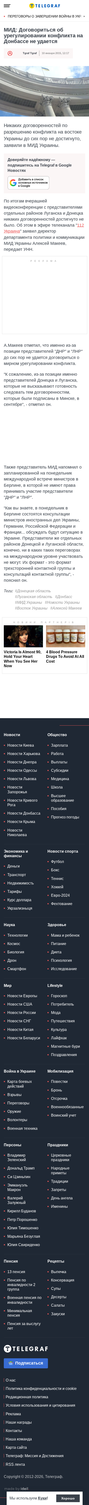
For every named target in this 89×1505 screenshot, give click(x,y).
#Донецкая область (33, 591)
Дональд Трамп (21, 1168)
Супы (56, 1289)
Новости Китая (20, 1030)
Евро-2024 (60, 895)
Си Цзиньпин (18, 1177)
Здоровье (56, 925)
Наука (9, 925)
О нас (11, 1380)
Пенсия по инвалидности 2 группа (21, 1284)
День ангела (62, 1198)
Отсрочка (59, 1099)
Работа (57, 754)
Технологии (17, 935)
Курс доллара (19, 900)
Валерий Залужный (16, 1200)
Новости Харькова (23, 754)
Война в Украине (20, 1071)
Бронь (56, 1090)
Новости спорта (62, 851)
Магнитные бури (65, 1046)
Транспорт (16, 875)
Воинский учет (63, 1115)
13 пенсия (16, 1272)
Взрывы (14, 1095)
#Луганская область (33, 597)
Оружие (14, 1111)
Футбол (57, 862)
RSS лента (15, 1464)
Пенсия (11, 1261)
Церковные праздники (61, 1157)
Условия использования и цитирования (40, 1405)
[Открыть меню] (7, 6)
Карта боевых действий (19, 1084)
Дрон (11, 960)
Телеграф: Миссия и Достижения (35, 1456)
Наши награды (19, 1422)
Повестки (59, 1082)
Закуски (58, 1314)
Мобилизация (60, 1071)
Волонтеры (17, 1120)
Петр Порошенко (22, 1220)
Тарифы (14, 892)
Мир (8, 986)
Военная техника (22, 1128)
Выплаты (59, 762)
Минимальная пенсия (19, 1313)
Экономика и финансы (16, 853)
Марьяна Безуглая (23, 1236)
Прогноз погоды (65, 817)
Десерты (58, 1297)
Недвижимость (20, 883)
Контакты (14, 1431)
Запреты (58, 1190)
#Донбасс (63, 597)
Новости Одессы (22, 770)
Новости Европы (22, 996)
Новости (12, 735)
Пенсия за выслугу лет (24, 1326)
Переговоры (18, 1103)
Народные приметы (60, 1170)
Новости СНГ (19, 1021)
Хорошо (68, 1498)
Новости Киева (20, 745)
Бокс (55, 870)
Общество (57, 735)
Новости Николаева (17, 832)
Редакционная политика (27, 1397)
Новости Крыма (21, 822)
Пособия (58, 809)
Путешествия (63, 1021)
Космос (13, 944)
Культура (59, 1030)
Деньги (13, 866)
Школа (57, 787)
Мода (56, 1013)
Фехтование (61, 904)
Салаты (58, 1305)
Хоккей (57, 887)
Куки (42, 1498)
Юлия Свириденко (23, 1245)
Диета (56, 952)
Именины (59, 1206)
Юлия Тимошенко (22, 1228)
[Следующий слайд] (84, 16)
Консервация (62, 1280)
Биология (15, 952)
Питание (58, 944)
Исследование (64, 969)
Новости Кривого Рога (22, 802)
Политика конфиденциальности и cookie (41, 1389)
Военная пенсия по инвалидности (24, 1300)
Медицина (60, 779)
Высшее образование (62, 798)
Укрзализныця (19, 908)
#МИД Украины (28, 602)
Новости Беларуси (23, 1038)
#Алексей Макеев (66, 608)
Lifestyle (55, 986)
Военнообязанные (67, 1107)
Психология (61, 960)
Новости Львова (21, 779)
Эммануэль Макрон (17, 1187)
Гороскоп (59, 996)
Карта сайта (16, 1447)
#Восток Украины (31, 608)
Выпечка (58, 1272)
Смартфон (16, 969)
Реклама (13, 1414)
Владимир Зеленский (16, 1157)
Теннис (57, 879)
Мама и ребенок (65, 935)
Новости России (21, 1013)
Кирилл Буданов (21, 1211)
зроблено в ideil (16, 1489)
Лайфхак (59, 1038)
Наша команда (19, 1439)
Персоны (12, 1145)
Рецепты (55, 1261)
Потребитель (62, 1004)
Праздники (57, 1145)
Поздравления (64, 1055)
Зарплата (59, 745)
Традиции (59, 1181)
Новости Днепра (22, 762)
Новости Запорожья (17, 789)
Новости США (19, 1004)
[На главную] (44, 6)
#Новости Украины (62, 602)
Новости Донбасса (23, 813)
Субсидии (59, 770)
